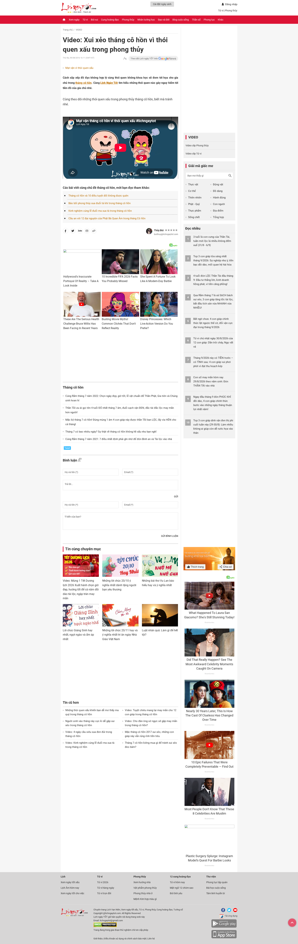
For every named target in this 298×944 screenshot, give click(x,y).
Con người (219, 204)
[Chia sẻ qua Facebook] (65, 231)
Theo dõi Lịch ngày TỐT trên (144, 58)
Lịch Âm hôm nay (70, 887)
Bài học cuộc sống (216, 887)
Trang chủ (68, 29)
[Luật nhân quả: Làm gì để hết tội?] (160, 615)
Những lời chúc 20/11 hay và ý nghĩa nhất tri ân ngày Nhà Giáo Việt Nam (120, 635)
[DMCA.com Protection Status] (105, 926)
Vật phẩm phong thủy (145, 887)
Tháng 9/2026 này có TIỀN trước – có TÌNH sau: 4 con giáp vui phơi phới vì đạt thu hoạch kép (213, 362)
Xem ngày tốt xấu (70, 882)
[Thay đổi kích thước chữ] (125, 58)
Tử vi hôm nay (177, 882)
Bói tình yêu (176, 893)
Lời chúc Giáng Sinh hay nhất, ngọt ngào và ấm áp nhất (78, 635)
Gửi (176, 496)
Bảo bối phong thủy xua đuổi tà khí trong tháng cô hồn (99, 203)
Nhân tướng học (146, 19)
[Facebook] (222, 911)
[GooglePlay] (224, 927)
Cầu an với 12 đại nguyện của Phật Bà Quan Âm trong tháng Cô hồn (106, 218)
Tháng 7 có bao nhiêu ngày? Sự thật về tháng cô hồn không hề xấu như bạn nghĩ (110, 431)
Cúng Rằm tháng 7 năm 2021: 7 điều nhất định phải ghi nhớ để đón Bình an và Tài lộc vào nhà (118, 439)
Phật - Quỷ (194, 204)
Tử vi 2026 (102, 882)
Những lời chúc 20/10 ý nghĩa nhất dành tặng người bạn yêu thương (119, 585)
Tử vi (220, 10)
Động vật (218, 184)
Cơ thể (192, 191)
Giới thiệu (98, 938)
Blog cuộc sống (180, 19)
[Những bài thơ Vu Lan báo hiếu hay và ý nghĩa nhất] (160, 565)
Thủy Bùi (159, 230)
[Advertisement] (120, 357)
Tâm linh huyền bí (215, 893)
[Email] (87, 231)
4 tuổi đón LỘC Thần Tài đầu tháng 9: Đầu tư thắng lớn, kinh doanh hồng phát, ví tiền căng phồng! (213, 280)
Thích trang (197, 566)
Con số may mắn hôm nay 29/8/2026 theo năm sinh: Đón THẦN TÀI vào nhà (210, 381)
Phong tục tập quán (216, 882)
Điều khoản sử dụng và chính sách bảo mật (125, 938)
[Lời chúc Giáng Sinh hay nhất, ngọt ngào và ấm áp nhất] (81, 615)
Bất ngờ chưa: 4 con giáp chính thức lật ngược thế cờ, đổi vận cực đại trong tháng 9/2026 (213, 323)
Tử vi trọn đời (104, 893)
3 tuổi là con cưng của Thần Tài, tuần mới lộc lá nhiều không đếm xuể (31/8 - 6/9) (212, 241)
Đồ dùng (217, 191)
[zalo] (80, 231)
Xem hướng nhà (142, 882)
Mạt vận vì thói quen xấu (79, 67)
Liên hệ (151, 938)
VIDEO (79, 29)
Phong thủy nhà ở (142, 893)
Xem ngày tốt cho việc (72, 893)
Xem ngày (74, 19)
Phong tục (209, 19)
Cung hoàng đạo (110, 19)
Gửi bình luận (169, 536)
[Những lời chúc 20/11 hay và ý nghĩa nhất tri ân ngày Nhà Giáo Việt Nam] (120, 615)
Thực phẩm (194, 210)
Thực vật (193, 184)
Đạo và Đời (163, 19)
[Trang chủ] (64, 20)
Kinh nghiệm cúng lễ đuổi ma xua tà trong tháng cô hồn (100, 210)
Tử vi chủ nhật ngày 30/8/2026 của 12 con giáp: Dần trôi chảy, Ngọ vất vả (213, 342)
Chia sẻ (227, 566)
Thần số (196, 19)
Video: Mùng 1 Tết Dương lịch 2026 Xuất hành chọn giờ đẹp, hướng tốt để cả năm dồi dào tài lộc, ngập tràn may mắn (81, 589)
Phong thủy (231, 10)
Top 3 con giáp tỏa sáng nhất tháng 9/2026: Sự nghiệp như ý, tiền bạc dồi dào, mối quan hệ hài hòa (213, 260)
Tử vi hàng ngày (105, 887)
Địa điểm (218, 210)
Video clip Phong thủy (197, 145)
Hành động (219, 197)
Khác (220, 19)
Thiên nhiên (194, 197)
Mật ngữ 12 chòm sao (181, 887)
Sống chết (194, 217)
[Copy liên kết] (94, 231)
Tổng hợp (218, 217)
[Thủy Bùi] (149, 231)
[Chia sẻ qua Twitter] (73, 231)
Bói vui (94, 19)
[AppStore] (224, 937)
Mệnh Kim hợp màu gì (145, 899)
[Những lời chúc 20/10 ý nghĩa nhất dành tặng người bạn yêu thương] (120, 565)
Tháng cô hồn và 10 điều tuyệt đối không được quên (98, 195)
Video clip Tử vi (193, 153)
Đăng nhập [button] (231, 4)
